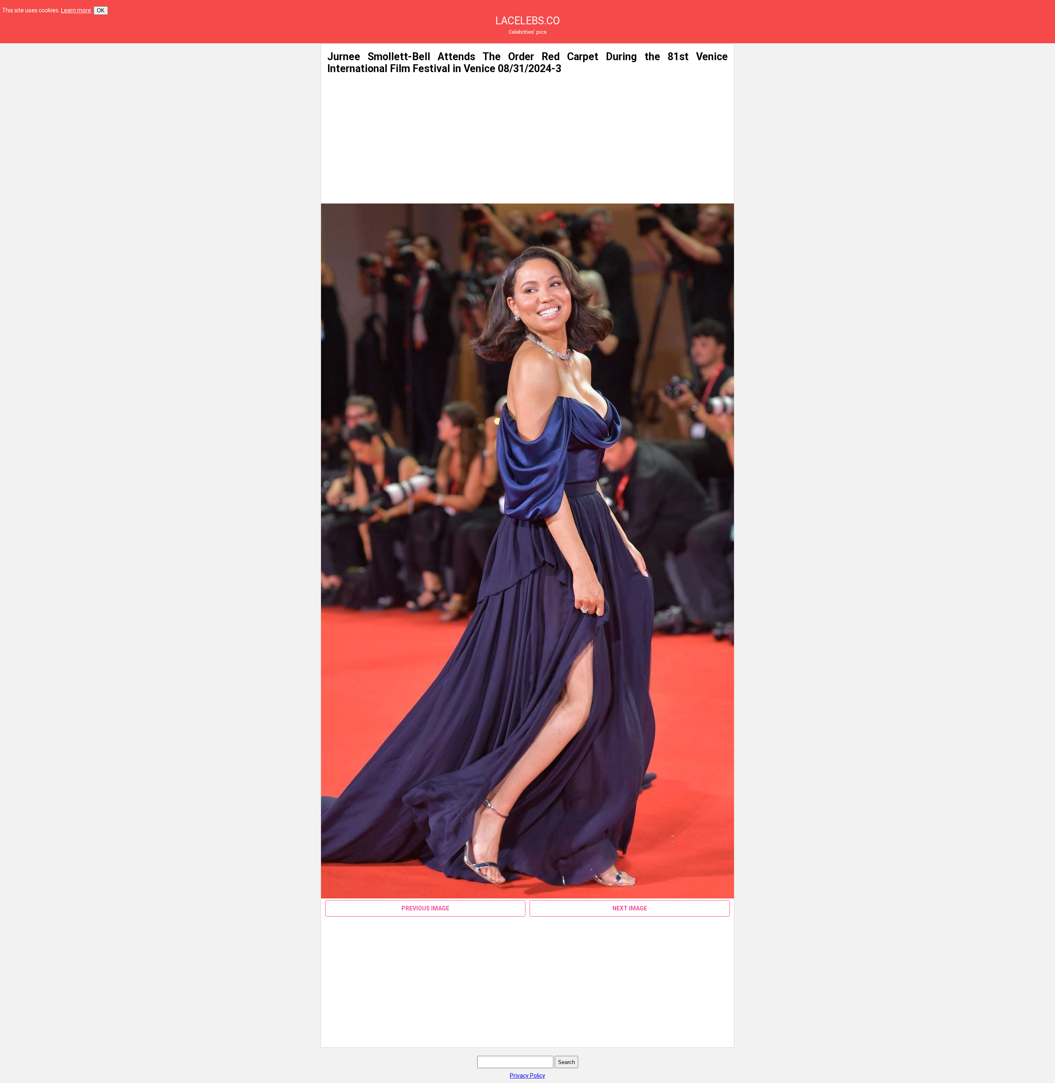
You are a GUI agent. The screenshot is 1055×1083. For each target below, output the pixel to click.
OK (101, 10)
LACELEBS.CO (527, 21)
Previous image (425, 908)
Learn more (76, 10)
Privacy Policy (527, 1075)
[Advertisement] (234, 101)
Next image (629, 908)
